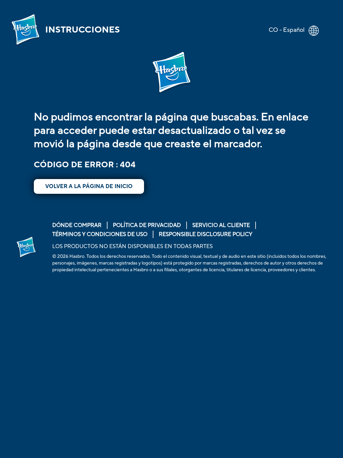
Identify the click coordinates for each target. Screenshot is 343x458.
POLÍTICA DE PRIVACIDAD (147, 225)
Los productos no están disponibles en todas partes (132, 246)
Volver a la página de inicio (89, 186)
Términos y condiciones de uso (99, 234)
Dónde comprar (76, 225)
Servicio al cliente (221, 225)
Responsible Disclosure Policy (205, 234)
